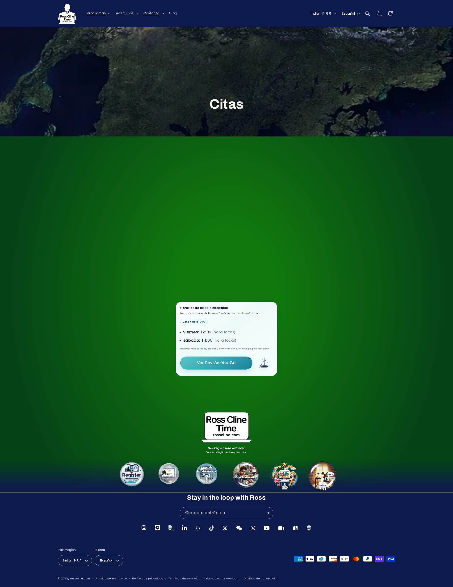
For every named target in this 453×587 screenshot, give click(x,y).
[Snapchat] (198, 528)
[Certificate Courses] (172, 478)
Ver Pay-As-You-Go (216, 363)
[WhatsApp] (253, 528)
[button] (98, 13)
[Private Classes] (320, 475)
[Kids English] (282, 475)
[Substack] (295, 528)
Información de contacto (222, 578)
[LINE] (157, 527)
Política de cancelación (262, 578)
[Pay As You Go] (244, 475)
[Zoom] (281, 528)
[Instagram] (144, 527)
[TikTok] (211, 528)
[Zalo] (171, 527)
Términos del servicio (183, 578)
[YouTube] (267, 528)
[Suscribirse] (267, 513)
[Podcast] (309, 528)
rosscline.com (80, 578)
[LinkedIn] (184, 527)
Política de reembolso (111, 578)
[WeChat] (239, 528)
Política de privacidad (147, 578)
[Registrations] (133, 476)
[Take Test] (208, 477)
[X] (225, 528)
